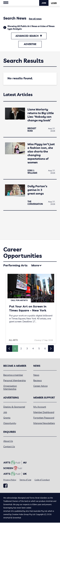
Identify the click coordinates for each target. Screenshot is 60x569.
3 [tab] (27, 348)
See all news (35, 18)
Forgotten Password (43, 417)
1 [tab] (15, 348)
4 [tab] (33, 348)
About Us (8, 441)
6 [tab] (45, 348)
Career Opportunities (22, 252)
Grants (6, 417)
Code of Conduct (42, 479)
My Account (39, 406)
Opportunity (9, 423)
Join (44, 3)
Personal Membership (14, 380)
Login (54, 3)
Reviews (37, 380)
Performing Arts (15, 265)
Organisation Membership (10, 387)
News (36, 374)
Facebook (5, 486)
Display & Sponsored (14, 406)
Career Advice (40, 385)
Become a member (13, 374)
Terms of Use (25, 479)
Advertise (30, 44)
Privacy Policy (9, 479)
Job (5, 412)
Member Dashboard (43, 412)
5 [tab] (39, 348)
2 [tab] (21, 348)
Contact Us (9, 446)
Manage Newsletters (44, 423)
